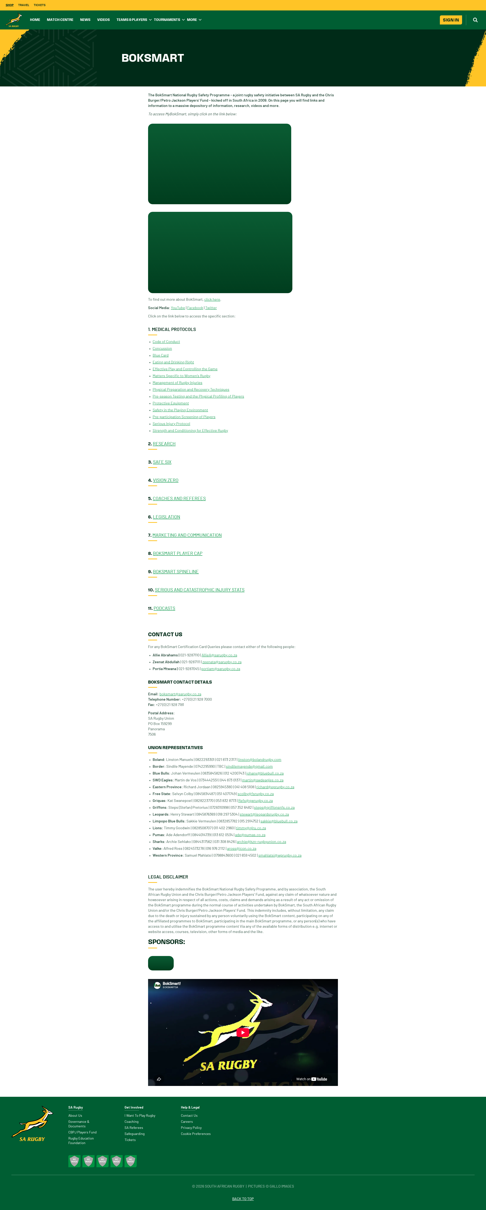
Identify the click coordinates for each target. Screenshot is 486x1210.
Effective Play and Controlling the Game (185, 369)
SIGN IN (451, 19)
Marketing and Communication (187, 535)
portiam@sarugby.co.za (220, 669)
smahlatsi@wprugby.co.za (279, 855)
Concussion (162, 349)
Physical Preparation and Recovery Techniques (191, 390)
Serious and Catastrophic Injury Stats (200, 590)
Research (164, 444)
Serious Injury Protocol (171, 424)
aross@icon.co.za (241, 849)
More (192, 20)
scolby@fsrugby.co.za (256, 794)
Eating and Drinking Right (173, 362)
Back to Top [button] (243, 1199)
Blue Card (161, 355)
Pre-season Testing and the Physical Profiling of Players (198, 396)
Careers (187, 1122)
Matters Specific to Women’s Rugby (181, 376)
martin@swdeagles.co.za (262, 780)
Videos (103, 20)
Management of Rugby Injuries (177, 383)
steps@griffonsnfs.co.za (274, 808)
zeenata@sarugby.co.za (221, 662)
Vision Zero (165, 480)
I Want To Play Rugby (140, 1115)
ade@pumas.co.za (250, 835)
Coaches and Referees (179, 498)
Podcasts (164, 608)
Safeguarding (135, 1134)
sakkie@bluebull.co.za (278, 821)
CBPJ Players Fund (82, 1132)
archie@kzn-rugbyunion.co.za (261, 842)
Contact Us (189, 1115)
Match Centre (60, 20)
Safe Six (162, 462)
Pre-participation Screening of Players (184, 417)
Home (35, 20)
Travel (23, 5)
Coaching (132, 1122)
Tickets (40, 5)
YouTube (178, 308)
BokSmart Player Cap (177, 553)
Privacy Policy (191, 1128)
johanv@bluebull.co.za (265, 773)
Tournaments (167, 20)
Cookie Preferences (196, 1134)
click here (212, 300)
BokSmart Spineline (176, 572)
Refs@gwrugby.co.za (255, 801)
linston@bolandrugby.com (259, 760)
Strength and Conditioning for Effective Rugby (190, 431)
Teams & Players (132, 20)
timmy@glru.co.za (251, 828)
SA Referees (134, 1128)
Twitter (211, 308)
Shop (10, 5)
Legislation (166, 517)
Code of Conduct (166, 342)
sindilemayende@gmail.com (249, 766)
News (85, 20)
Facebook (195, 308)
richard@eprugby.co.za (275, 787)
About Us (75, 1115)
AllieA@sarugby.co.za (219, 655)
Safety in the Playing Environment (180, 410)
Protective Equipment (171, 403)
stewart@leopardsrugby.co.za (264, 814)
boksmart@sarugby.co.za (180, 694)
